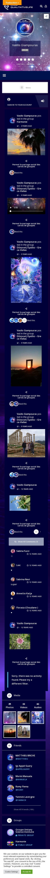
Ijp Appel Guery (24, 765)
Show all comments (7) (28, 541)
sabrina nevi (23, 579)
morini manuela (24, 776)
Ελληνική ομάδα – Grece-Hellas (29, 189)
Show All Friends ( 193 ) (24, 809)
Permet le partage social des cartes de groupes (26, 165)
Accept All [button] (27, 872)
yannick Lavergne (25, 796)
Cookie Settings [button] (11, 872)
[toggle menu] (4, 75)
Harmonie (22, 122)
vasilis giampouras (27, 115)
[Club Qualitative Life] (18, 6)
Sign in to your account (19, 105)
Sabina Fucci (22, 551)
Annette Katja (24, 593)
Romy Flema (22, 786)
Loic (18, 565)
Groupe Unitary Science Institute (25, 830)
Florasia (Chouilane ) (27, 607)
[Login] (46, 6)
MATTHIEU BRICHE (25, 755)
